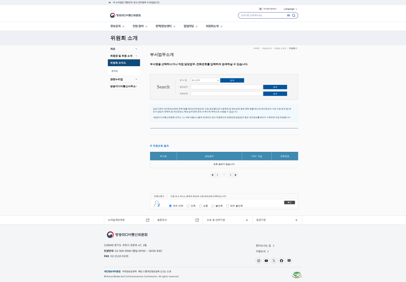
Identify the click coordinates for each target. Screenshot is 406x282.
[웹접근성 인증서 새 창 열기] (297, 273)
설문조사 (162, 220)
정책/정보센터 (164, 26)
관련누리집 (116, 79)
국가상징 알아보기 (269, 9)
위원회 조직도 (118, 62)
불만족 (219, 206)
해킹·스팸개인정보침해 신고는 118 (154, 271)
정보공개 (115, 26)
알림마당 (189, 26)
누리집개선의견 (116, 220)
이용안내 (261, 251)
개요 (112, 48)
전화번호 (184, 93)
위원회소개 (212, 26)
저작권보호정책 (129, 271)
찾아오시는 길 (264, 245)
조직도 (114, 71)
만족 (193, 206)
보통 (205, 206)
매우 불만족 (236, 206)
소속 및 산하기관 (216, 220)
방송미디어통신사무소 (123, 86)
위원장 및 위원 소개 (121, 55)
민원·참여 (138, 26)
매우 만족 (178, 206)
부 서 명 (183, 80)
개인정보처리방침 (112, 271)
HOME (256, 48)
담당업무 (184, 87)
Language (289, 8)
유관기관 (261, 220)
